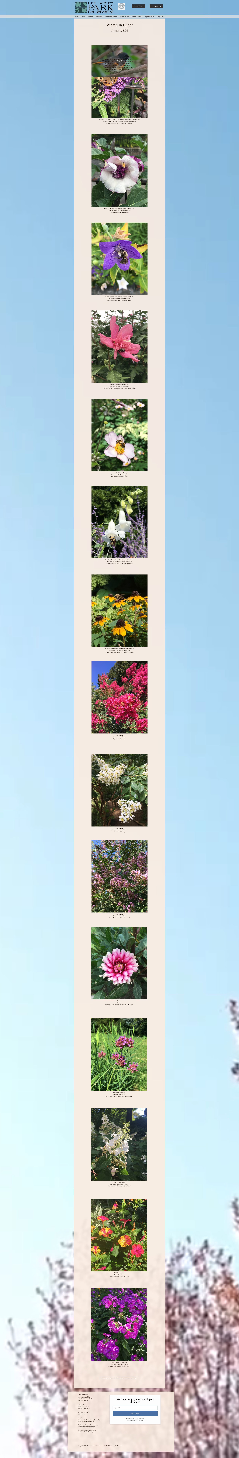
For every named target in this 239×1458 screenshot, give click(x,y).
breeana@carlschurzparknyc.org (86, 1426)
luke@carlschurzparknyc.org (85, 1432)
